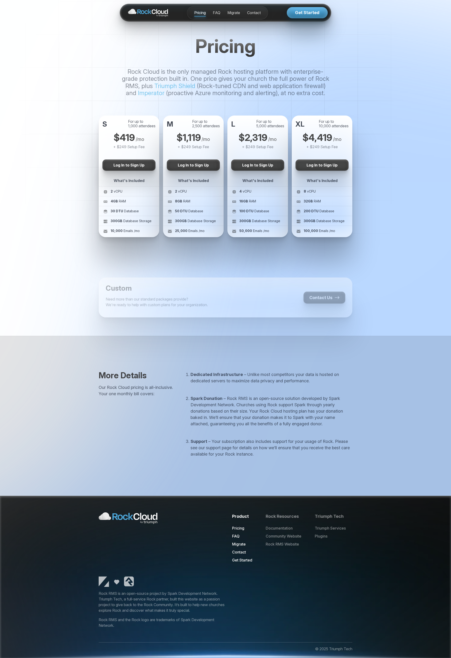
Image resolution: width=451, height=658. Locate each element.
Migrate (233, 13)
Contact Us (320, 288)
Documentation (279, 528)
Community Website (283, 536)
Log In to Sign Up (128, 165)
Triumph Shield (174, 85)
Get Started (307, 12)
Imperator (151, 93)
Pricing (200, 13)
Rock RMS (108, 593)
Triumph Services (330, 528)
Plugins (321, 536)
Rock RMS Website (282, 544)
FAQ (216, 13)
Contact (254, 13)
